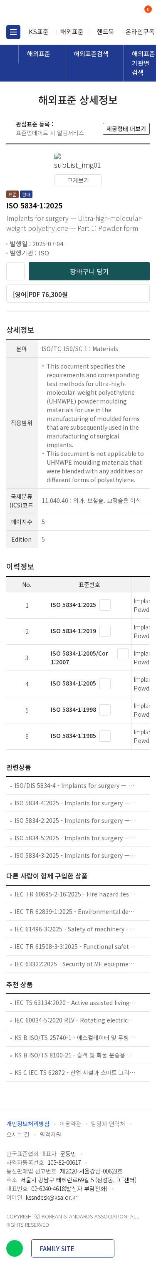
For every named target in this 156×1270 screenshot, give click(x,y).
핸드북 (105, 31)
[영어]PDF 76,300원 (40, 294)
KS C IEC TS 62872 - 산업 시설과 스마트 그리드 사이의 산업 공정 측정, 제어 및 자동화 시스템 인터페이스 (75, 1072)
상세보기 (105, 605)
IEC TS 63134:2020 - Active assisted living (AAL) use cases (75, 1002)
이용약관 (70, 1123)
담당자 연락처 (108, 1123)
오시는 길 (18, 1134)
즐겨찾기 (15, 271)
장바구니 (147, 9)
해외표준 (72, 31)
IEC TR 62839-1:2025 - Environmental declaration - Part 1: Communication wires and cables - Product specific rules (75, 911)
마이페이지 (128, 12)
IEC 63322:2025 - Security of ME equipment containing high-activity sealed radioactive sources (75, 964)
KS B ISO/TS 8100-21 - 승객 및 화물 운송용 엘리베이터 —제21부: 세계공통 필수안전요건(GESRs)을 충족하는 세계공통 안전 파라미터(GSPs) (75, 1055)
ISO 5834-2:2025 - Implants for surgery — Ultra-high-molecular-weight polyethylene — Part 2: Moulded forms (75, 820)
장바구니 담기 (89, 271)
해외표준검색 (91, 53)
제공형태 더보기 (126, 128)
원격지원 (50, 1134)
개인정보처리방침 (28, 1123)
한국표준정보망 (43, 12)
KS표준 (39, 31)
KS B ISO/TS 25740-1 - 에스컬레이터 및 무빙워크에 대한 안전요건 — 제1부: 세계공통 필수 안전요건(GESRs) (75, 1037)
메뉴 (13, 32)
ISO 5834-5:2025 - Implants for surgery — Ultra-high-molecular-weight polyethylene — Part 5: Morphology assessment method (75, 838)
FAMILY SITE (57, 1248)
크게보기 (78, 180)
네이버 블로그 (14, 1248)
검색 (113, 12)
